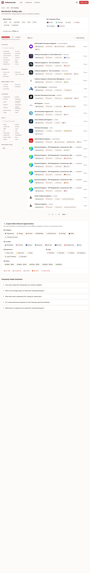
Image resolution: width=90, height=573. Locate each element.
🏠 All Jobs (7, 270)
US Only (19, 245)
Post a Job (84, 2)
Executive (22, 256)
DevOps (62, 233)
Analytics (37, 2)
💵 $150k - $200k (47, 264)
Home (3, 8)
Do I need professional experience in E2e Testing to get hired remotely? (27, 302)
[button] (64, 214)
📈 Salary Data (45, 270)
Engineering (9, 233)
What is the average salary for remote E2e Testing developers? (24, 290)
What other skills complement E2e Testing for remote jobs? (23, 296)
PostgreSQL (15, 25)
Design (20, 233)
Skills (8, 8)
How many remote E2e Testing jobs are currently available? (23, 285)
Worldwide (9, 245)
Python (34, 22)
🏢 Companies (16, 270)
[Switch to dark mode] (76, 2)
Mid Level (20, 253)
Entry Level (9, 253)
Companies (28, 2)
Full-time (50, 253)
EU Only (58, 245)
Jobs (21, 2)
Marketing (39, 233)
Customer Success (11, 237)
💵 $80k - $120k (21, 264)
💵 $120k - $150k (34, 264)
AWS (29, 22)
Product (29, 233)
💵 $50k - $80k (9, 264)
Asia (79, 245)
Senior (30, 253)
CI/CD (5, 22)
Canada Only (69, 245)
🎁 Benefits (35, 270)
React (23, 22)
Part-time (60, 253)
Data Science (51, 233)
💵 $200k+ (59, 264)
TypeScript (17, 22)
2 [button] (52, 214)
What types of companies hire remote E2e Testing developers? (24, 308)
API (10, 22)
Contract (70, 253)
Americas (38, 245)
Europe (29, 245)
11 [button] (59, 214)
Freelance (81, 253)
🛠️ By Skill (26, 270)
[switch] (12, 37)
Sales (71, 233)
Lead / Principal (10, 256)
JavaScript (6, 25)
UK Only (48, 245)
